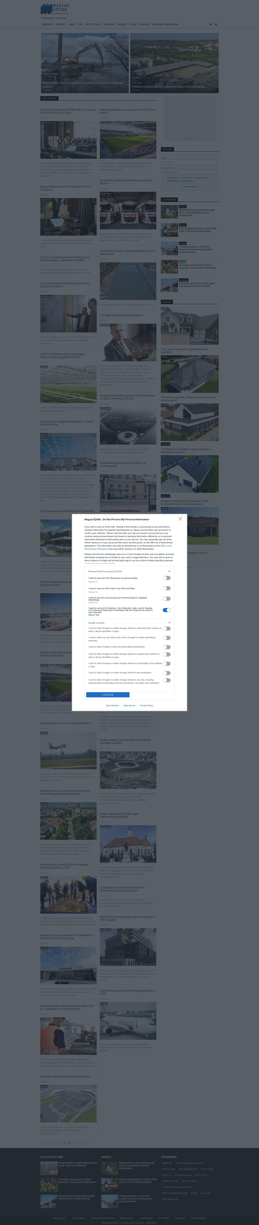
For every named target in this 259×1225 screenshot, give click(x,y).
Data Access (129, 705)
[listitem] (129, 571)
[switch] (167, 578)
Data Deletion (112, 705)
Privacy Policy (146, 705)
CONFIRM (107, 695)
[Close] (181, 520)
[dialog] (129, 612)
